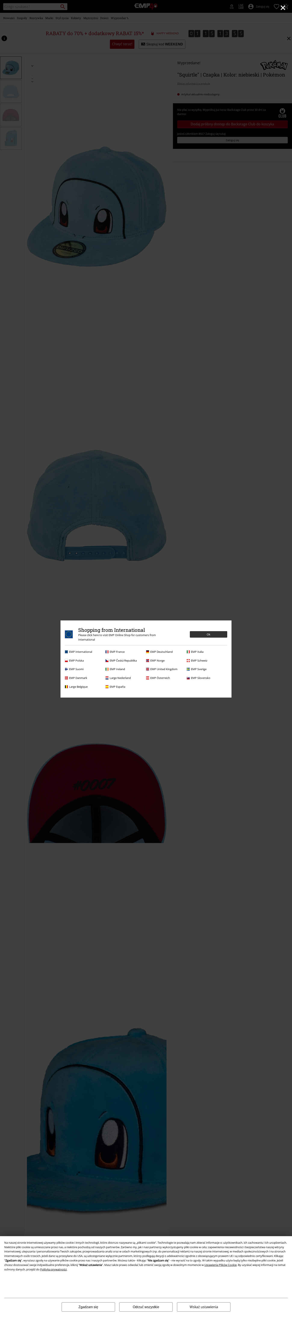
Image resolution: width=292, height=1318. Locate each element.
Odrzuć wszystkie (146, 1307)
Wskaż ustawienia (204, 1307)
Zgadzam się (88, 1307)
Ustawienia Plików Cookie (220, 1265)
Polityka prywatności (53, 1269)
